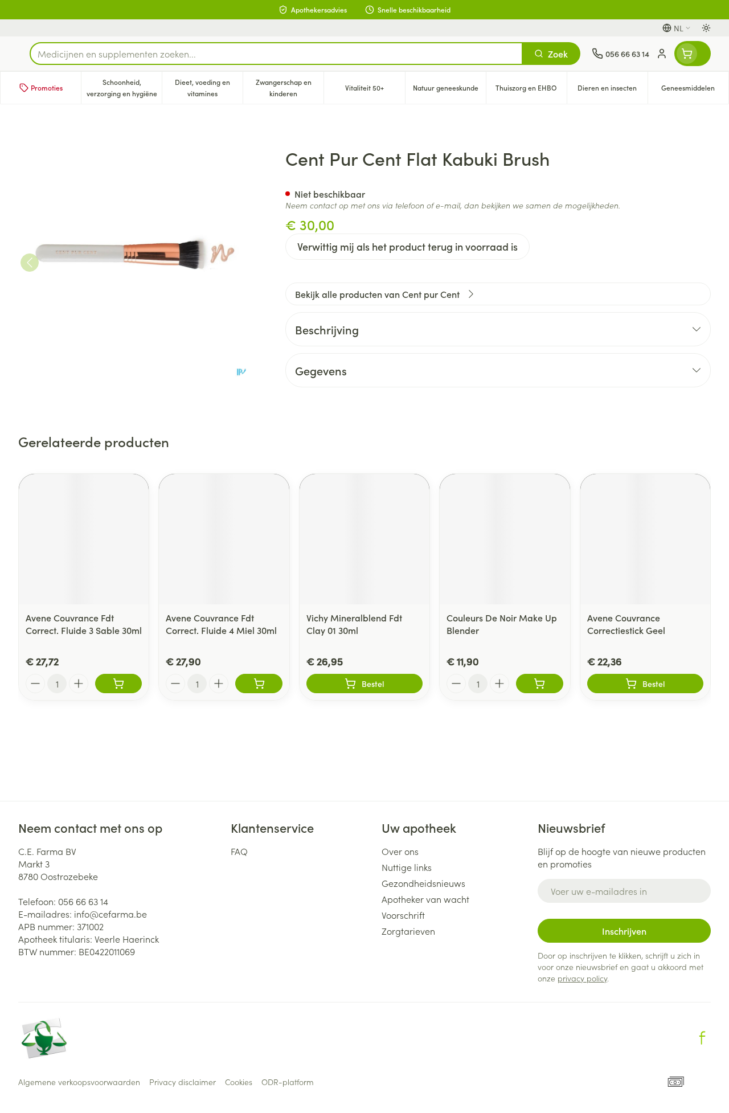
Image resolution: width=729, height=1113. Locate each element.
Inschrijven (624, 930)
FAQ (239, 851)
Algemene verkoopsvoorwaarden (79, 1081)
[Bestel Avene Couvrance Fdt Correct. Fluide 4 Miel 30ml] (258, 683)
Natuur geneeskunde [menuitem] (449, 90)
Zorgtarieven (408, 930)
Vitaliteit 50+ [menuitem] (374, 90)
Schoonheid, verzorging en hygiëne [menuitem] (124, 87)
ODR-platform (287, 1081)
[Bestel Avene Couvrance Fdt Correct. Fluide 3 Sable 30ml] (118, 683)
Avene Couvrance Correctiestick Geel (626, 623)
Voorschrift (403, 915)
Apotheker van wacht (425, 899)
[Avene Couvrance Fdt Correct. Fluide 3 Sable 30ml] (84, 539)
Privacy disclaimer (182, 1081)
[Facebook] (702, 1037)
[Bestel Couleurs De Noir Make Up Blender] (539, 683)
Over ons (400, 851)
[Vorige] (30, 262)
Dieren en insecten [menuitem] (613, 90)
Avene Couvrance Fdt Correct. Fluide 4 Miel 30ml (221, 623)
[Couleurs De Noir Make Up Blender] (505, 539)
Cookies (238, 1081)
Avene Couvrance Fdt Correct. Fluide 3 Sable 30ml (84, 623)
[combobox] (276, 53)
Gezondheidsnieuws (423, 883)
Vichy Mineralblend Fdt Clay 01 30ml (354, 623)
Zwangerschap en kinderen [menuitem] (289, 87)
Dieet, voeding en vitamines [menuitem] (209, 87)
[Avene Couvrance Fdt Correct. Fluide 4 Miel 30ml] (224, 539)
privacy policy (582, 978)
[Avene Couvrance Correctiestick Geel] (645, 539)
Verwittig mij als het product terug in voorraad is (407, 246)
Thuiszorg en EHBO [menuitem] (531, 90)
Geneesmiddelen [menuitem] (694, 90)
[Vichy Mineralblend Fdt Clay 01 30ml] (364, 539)
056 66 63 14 (83, 901)
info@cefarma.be (110, 913)
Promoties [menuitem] (47, 87)
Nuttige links (407, 867)
